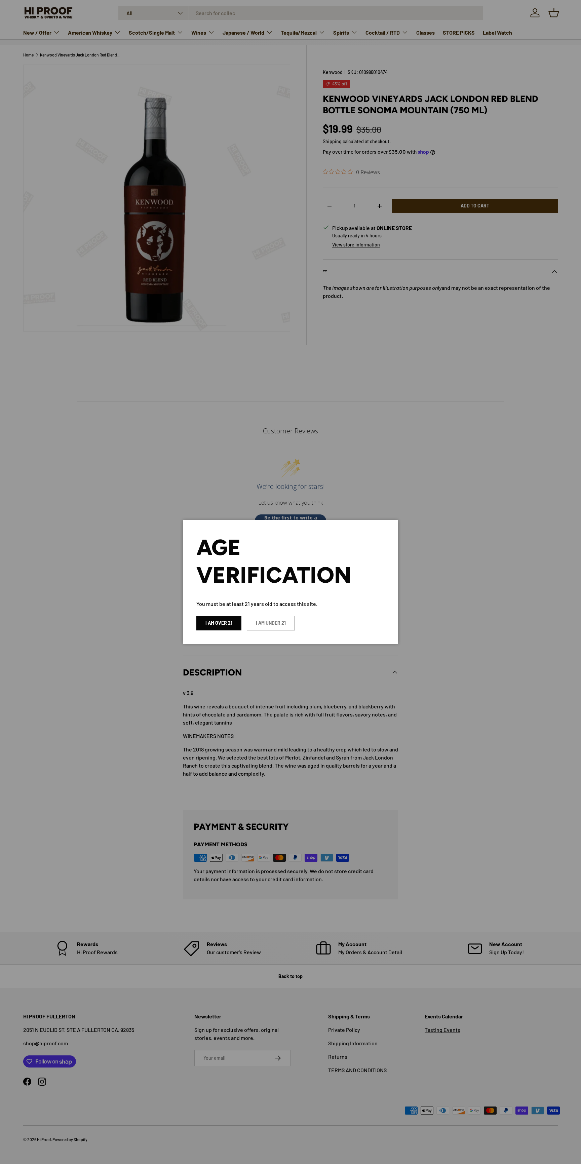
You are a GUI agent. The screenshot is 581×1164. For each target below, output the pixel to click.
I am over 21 (218, 623)
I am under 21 (271, 623)
